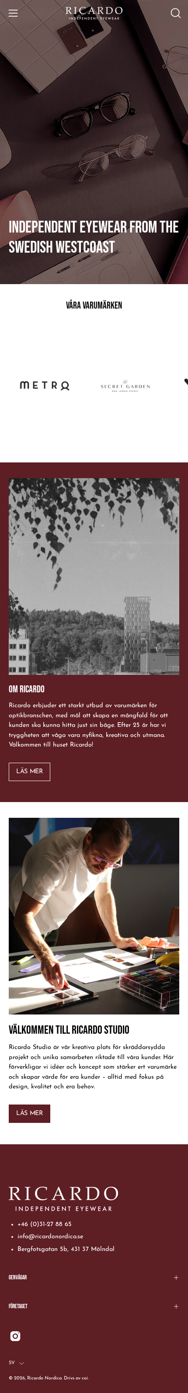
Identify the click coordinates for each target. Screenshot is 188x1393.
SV (12, 1363)
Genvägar (18, 1277)
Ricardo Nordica (44, 1378)
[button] (175, 13)
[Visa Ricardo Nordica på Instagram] (15, 1336)
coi (85, 1378)
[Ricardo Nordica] (94, 13)
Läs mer (29, 771)
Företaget (18, 1306)
